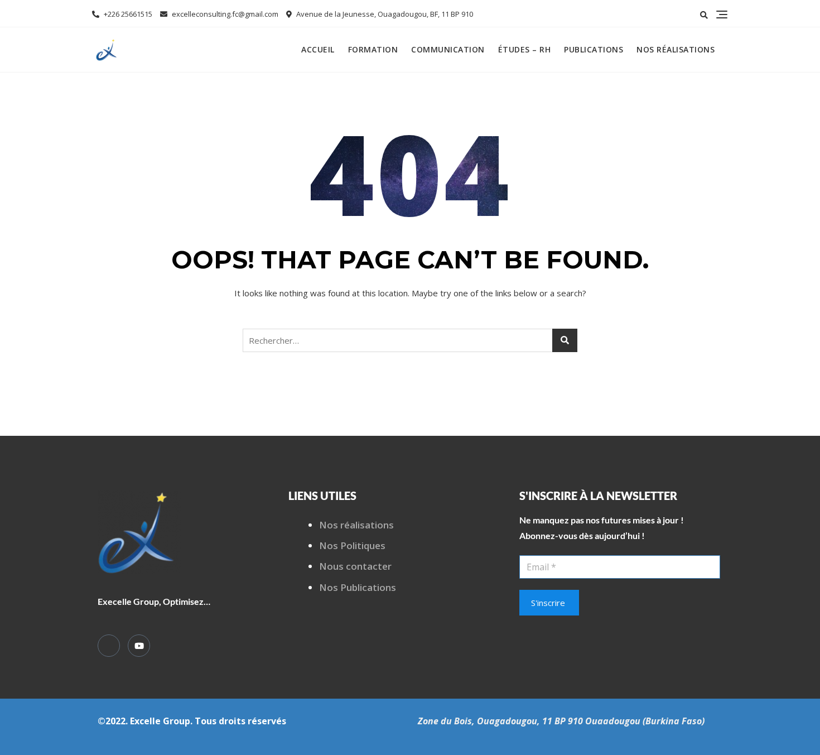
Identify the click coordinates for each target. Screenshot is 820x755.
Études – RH (524, 49)
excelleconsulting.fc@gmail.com (224, 14)
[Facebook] (109, 645)
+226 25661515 (127, 14)
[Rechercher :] (410, 340)
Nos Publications (357, 587)
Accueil (318, 49)
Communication (448, 49)
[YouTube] (139, 645)
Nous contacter (355, 566)
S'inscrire (548, 602)
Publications (593, 49)
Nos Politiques (352, 545)
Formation (373, 49)
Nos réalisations (675, 49)
